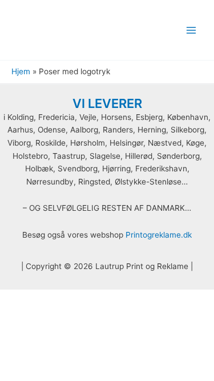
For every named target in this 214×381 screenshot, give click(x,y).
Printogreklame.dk (159, 234)
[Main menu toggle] (191, 30)
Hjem (20, 71)
